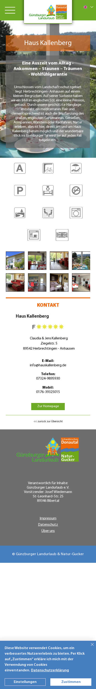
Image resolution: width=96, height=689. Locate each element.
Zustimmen (71, 682)
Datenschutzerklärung (50, 670)
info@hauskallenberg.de (48, 365)
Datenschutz (48, 525)
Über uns (48, 531)
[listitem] (20, 171)
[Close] (89, 647)
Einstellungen (25, 682)
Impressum (48, 518)
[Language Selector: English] (88, 7)
